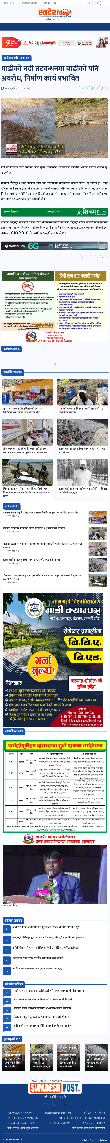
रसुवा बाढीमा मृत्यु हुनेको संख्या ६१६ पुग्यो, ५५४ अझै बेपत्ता (96, 1061)
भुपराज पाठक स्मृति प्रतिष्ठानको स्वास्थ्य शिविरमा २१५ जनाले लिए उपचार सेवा (13, 1059)
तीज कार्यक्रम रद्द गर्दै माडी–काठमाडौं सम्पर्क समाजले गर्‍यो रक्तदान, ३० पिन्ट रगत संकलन (68, 1057)
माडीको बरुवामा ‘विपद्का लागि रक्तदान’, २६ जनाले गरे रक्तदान (41, 1061)
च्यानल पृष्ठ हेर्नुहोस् (10, 905)
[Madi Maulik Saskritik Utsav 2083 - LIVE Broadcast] (55, 874)
